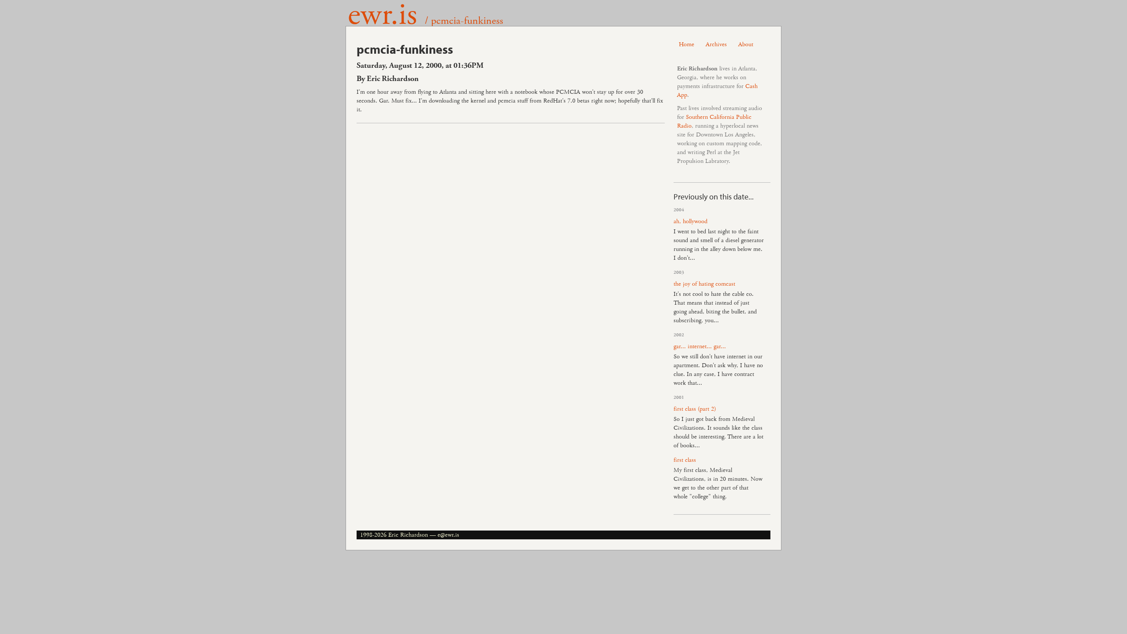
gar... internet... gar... (700, 346)
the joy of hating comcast (704, 284)
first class (685, 460)
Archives (716, 44)
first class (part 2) (695, 409)
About (745, 44)
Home (686, 44)
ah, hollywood (690, 221)
